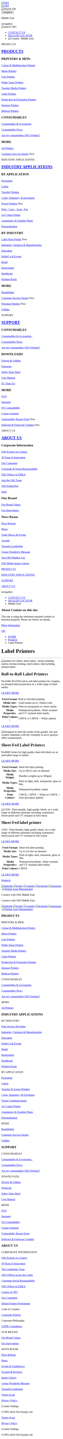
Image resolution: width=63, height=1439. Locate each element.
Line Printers (8, 76)
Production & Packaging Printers (18, 99)
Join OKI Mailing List (13, 557)
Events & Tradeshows (13, 1366)
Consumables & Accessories (16, 123)
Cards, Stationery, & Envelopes (18, 197)
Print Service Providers (13, 1026)
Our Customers (9, 463)
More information (10, 625)
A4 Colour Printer (10, 215)
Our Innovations (10, 510)
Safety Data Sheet (10, 372)
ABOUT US (11, 438)
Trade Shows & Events (13, 534)
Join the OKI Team (11, 480)
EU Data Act (8, 383)
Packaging (6, 180)
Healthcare (7, 273)
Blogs (4, 529)
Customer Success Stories (15, 154)
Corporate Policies (11, 1314)
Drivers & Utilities (11, 360)
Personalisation (9, 226)
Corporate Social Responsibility (18, 1280)
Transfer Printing (10, 192)
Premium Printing (10, 303)
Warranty (6, 402)
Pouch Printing (9, 203)
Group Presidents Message (15, 1383)
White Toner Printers (12, 82)
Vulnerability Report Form (15, 419)
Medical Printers (10, 111)
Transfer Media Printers (13, 88)
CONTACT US (16, 32)
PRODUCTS (12, 51)
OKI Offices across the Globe (17, 1275)
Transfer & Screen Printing (15, 1089)
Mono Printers (8, 71)
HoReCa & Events (11, 256)
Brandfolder (7, 292)
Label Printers (8, 93)
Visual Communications (14, 1100)
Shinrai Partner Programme (15, 1303)
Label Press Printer (11, 239)
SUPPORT (10, 322)
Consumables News (12, 129)
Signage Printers (10, 105)
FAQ (4, 396)
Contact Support (10, 413)
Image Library (8, 1377)
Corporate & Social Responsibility (19, 468)
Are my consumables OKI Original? (20, 135)
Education (6, 250)
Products (12, 639)
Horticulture (7, 267)
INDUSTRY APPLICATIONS (26, 167)
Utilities (5, 309)
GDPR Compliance (11, 1326)
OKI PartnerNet (9, 486)
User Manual (8, 377)
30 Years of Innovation (13, 457)
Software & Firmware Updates (18, 425)
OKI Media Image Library (15, 563)
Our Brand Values (10, 504)
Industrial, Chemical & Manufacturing (21, 245)
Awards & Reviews (11, 1372)
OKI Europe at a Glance (14, 451)
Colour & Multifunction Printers (18, 65)
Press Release (8, 523)
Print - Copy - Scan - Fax (14, 209)
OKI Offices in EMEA (13, 474)
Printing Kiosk (9, 279)
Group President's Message (15, 552)
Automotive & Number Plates (17, 220)
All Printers (7, 148)
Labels (4, 186)
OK (3, 631)
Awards (5, 540)
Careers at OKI (9, 1292)
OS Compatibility (10, 407)
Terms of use (8, 1394)
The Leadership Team (13, 1269)
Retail (4, 262)
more (4, 491)
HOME (12, 636)
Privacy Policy (9, 1400)
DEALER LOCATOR (20, 35)
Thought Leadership (12, 546)
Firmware (6, 366)
